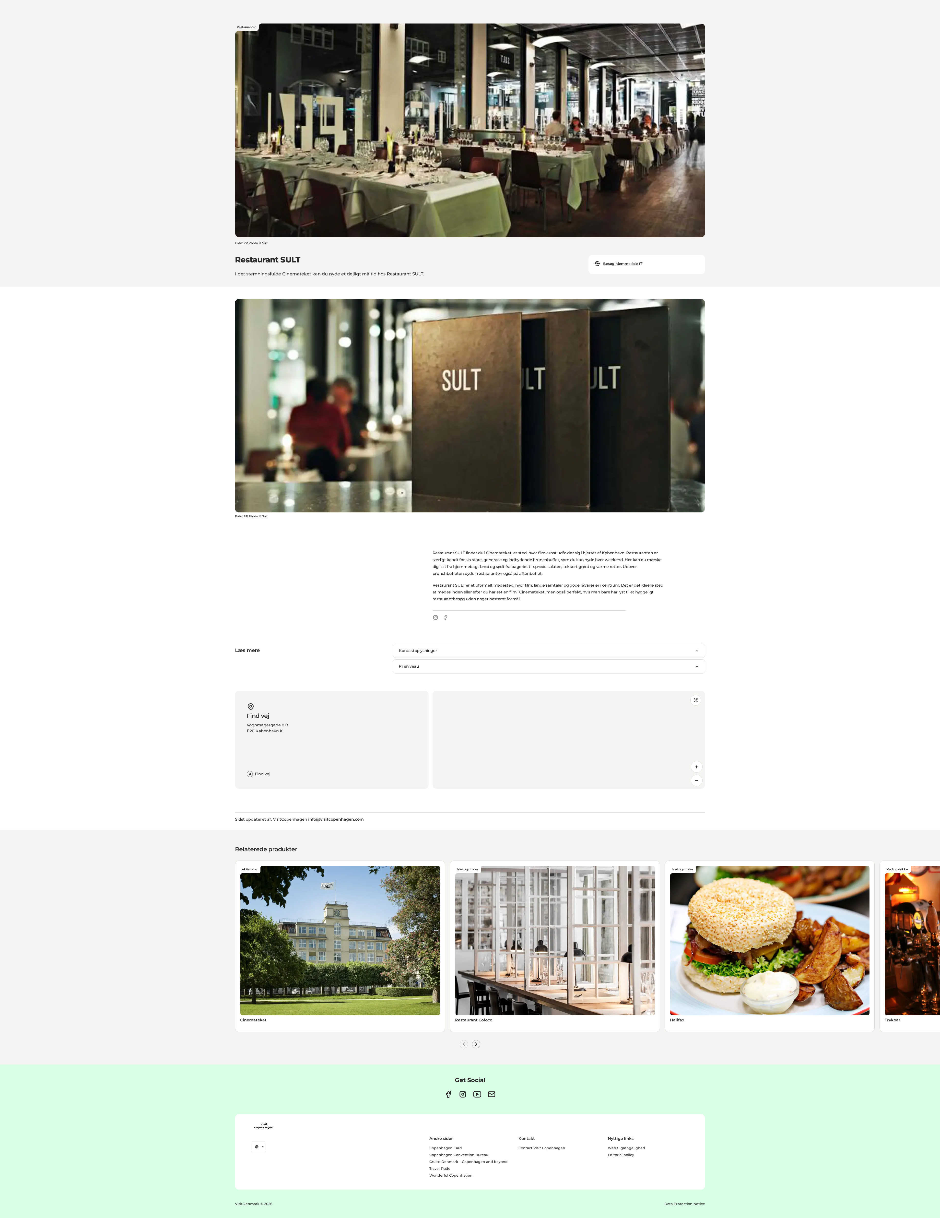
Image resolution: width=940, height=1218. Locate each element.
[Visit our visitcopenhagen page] (448, 1094)
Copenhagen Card (445, 1148)
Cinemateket (498, 553)
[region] (569, 740)
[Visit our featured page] (477, 1094)
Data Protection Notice (684, 1204)
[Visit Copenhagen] (264, 1126)
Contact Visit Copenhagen (541, 1148)
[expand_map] (695, 700)
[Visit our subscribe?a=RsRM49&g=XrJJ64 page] (491, 1094)
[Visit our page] (462, 1094)
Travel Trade (439, 1168)
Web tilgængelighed (626, 1148)
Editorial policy (621, 1155)
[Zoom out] (697, 780)
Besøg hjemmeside (620, 263)
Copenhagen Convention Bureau (458, 1155)
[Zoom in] (697, 767)
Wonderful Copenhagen (450, 1175)
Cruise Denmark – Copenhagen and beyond (468, 1161)
